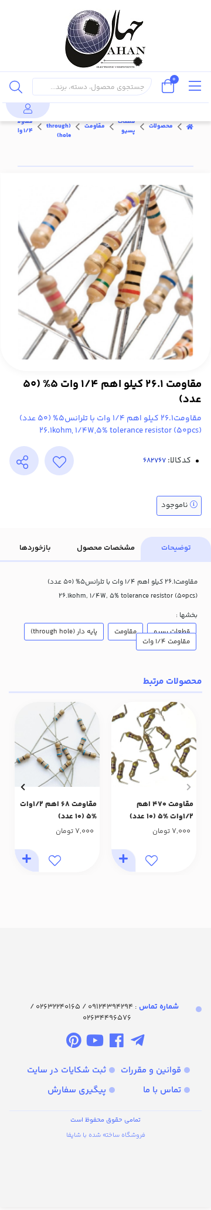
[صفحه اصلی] (189, 126)
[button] (188, 787)
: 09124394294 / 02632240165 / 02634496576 (104, 1012)
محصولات (161, 126)
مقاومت (94, 126)
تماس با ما (162, 1090)
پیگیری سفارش (76, 1090)
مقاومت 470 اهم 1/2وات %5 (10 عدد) (161, 810)
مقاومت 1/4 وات (22, 126)
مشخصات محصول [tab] (106, 548)
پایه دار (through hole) (58, 126)
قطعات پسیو (126, 126)
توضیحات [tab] (176, 548)
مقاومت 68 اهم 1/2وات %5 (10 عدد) (58, 810)
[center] (16, 86)
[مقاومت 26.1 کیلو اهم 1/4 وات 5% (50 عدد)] (105, 954)
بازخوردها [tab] (35, 548)
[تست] (137, 1042)
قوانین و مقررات (151, 1070)
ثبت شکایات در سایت (66, 1070)
